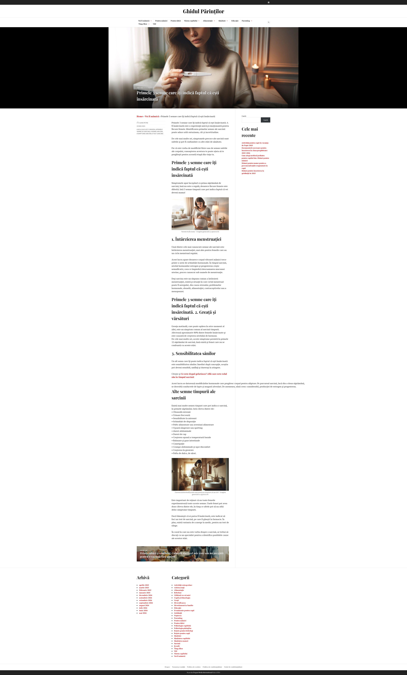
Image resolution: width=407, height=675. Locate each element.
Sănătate (222, 21)
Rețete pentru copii (182, 633)
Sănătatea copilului (182, 638)
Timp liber (142, 24)
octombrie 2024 (145, 600)
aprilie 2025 (144, 585)
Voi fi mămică (143, 21)
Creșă (176, 600)
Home (140, 116)
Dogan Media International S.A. (204, 672)
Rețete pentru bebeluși (183, 631)
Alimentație (208, 21)
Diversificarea (180, 603)
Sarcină (140, 88)
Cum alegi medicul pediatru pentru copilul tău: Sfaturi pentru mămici (255, 158)
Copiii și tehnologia (182, 598)
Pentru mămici (161, 21)
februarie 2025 (145, 590)
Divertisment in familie (183, 605)
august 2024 (144, 605)
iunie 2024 (143, 610)
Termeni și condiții (178, 667)
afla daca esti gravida (146, 129)
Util (154, 24)
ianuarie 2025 (144, 593)
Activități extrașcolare (183, 585)
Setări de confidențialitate (233, 667)
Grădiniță (178, 613)
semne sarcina (157, 131)
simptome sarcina (145, 133)
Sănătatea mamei (181, 641)
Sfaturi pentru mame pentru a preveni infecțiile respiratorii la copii (255, 165)
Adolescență (179, 587)
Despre (167, 667)
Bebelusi (177, 593)
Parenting (246, 21)
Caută (244, 116)
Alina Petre (143, 123)
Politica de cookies (194, 667)
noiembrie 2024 (145, 598)
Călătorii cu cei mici (182, 595)
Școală (177, 646)
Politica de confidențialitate (212, 667)
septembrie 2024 (146, 603)
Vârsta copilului (190, 21)
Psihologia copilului (182, 626)
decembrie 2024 (145, 595)
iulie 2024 (143, 608)
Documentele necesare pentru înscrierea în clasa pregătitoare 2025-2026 (254, 150)
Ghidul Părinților (203, 11)
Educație (234, 21)
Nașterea (177, 615)
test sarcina (158, 133)
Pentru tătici (176, 21)
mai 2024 (142, 613)
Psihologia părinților (182, 628)
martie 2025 (144, 587)
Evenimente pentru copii (184, 610)
